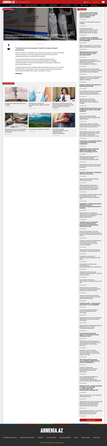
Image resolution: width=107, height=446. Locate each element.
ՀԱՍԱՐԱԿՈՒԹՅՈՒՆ (65, 437)
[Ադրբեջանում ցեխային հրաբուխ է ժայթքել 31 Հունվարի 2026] (16, 86)
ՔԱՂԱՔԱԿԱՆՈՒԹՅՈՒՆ (10, 437)
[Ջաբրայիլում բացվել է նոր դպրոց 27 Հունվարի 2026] (40, 112)
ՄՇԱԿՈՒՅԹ (96, 437)
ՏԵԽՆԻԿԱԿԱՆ (85, 437)
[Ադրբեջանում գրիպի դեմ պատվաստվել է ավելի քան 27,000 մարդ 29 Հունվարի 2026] (40, 86)
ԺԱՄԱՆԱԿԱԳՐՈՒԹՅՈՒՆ (27, 437)
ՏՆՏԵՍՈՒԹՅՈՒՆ (51, 437)
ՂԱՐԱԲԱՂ (40, 437)
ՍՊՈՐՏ (76, 437)
